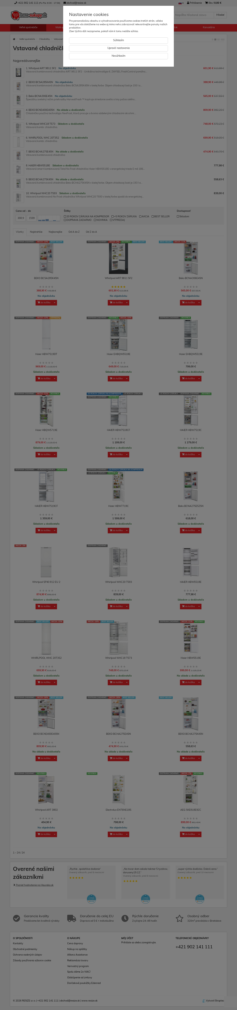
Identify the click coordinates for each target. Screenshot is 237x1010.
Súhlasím (118, 40)
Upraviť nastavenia (118, 48)
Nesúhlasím (118, 56)
